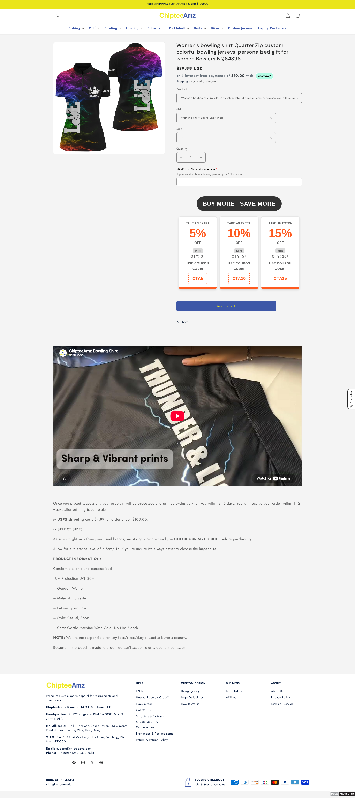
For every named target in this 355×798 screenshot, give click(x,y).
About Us (277, 691)
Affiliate (231, 697)
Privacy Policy (280, 697)
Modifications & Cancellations (147, 724)
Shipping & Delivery (150, 716)
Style (179, 109)
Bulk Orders (234, 691)
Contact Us (143, 710)
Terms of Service (282, 704)
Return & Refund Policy (152, 740)
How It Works (190, 704)
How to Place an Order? (152, 697)
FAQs (139, 691)
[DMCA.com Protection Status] (342, 795)
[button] (58, 16)
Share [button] (185, 322)
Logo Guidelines (192, 697)
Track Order (144, 704)
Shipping (182, 82)
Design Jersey (190, 691)
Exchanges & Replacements (154, 733)
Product (181, 89)
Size (179, 129)
